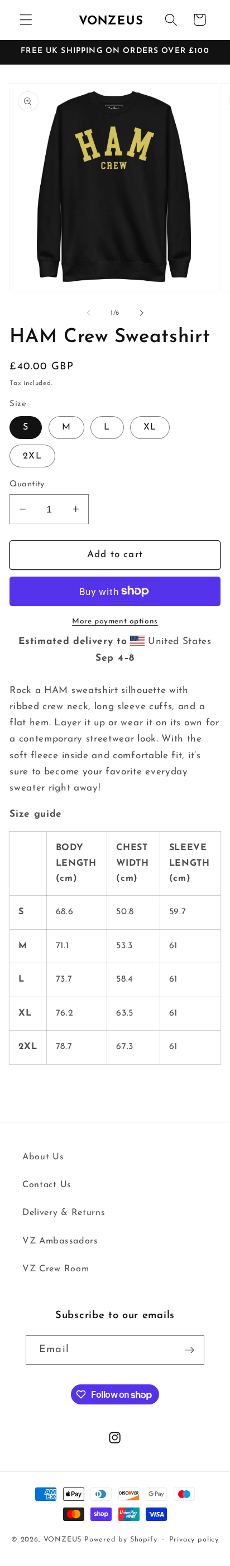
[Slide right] (141, 313)
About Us (43, 1157)
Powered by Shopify (120, 1539)
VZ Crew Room (55, 1269)
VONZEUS (63, 1539)
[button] (26, 20)
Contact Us (46, 1184)
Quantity (27, 484)
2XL (32, 456)
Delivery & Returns (63, 1212)
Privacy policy (194, 1539)
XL (149, 427)
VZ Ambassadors (60, 1241)
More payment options (115, 621)
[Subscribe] (189, 1350)
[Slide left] (88, 313)
